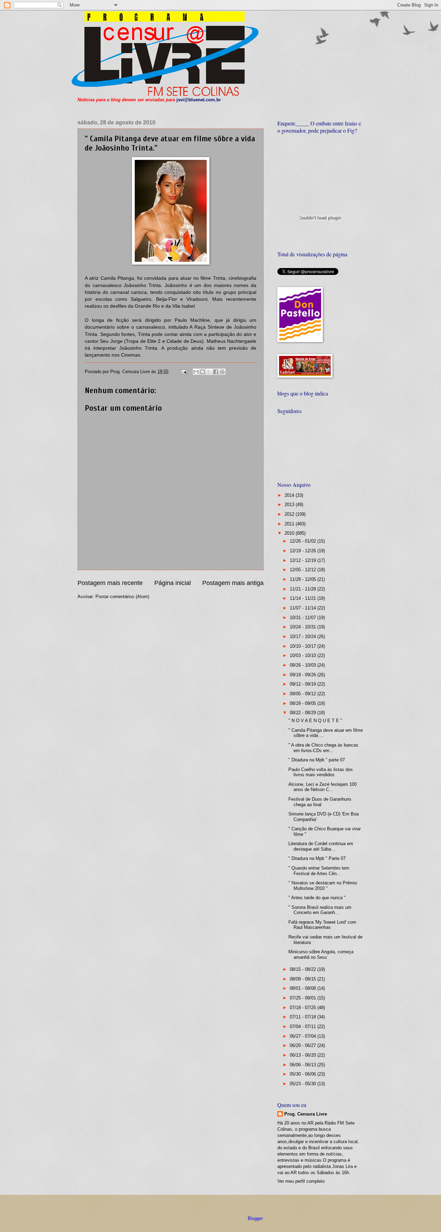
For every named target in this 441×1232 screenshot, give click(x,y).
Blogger (255, 1218)
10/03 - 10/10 (303, 655)
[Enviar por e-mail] (196, 371)
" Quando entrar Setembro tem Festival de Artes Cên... (318, 870)
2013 (290, 504)
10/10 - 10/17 (303, 646)
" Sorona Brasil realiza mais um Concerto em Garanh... (319, 910)
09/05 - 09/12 (303, 693)
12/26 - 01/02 (303, 541)
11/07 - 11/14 (303, 607)
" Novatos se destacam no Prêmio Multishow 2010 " (322, 885)
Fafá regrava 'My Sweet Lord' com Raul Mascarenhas (322, 925)
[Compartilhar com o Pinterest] (222, 371)
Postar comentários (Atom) (122, 596)
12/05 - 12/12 (303, 569)
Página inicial (172, 582)
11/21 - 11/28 (303, 589)
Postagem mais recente (110, 582)
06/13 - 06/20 (303, 1055)
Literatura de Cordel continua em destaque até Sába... (320, 846)
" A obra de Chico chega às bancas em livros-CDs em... (323, 747)
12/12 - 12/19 (303, 560)
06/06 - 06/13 (303, 1064)
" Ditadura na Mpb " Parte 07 (317, 858)
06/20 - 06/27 (303, 1045)
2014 (290, 495)
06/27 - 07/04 (303, 1036)
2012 (290, 514)
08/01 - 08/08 (303, 988)
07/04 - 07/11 (303, 1026)
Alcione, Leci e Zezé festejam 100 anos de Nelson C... (322, 787)
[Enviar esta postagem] (183, 371)
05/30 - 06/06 (303, 1074)
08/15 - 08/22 (303, 969)
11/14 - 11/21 (303, 598)
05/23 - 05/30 (303, 1083)
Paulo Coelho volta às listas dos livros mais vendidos (320, 772)
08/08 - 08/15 (303, 979)
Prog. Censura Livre (305, 1114)
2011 (290, 523)
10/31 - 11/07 (303, 617)
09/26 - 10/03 (303, 665)
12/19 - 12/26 (303, 550)
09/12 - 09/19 (303, 684)
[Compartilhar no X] (209, 371)
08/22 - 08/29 (303, 712)
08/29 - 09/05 (303, 703)
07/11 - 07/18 (303, 1016)
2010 (290, 533)
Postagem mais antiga (233, 582)
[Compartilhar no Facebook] (215, 371)
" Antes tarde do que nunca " (317, 897)
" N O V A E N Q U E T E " (315, 720)
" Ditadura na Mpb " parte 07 (316, 759)
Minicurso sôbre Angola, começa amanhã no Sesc (320, 954)
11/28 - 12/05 (303, 579)
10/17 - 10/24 (303, 636)
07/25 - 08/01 (303, 997)
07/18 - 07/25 (303, 1007)
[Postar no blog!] (202, 371)
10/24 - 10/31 (303, 626)
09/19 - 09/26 (303, 674)
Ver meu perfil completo (301, 1181)
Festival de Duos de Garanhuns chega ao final (319, 802)
